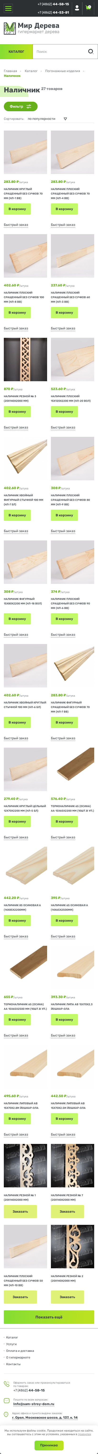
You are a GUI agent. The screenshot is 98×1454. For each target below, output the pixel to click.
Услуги (11, 1344)
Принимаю (49, 1445)
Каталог (16, 52)
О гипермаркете (18, 1357)
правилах (84, 1434)
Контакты (13, 1364)
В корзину (17, 209)
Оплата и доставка (20, 1351)
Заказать (20, 1212)
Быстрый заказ (16, 225)
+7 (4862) (53, 4)
